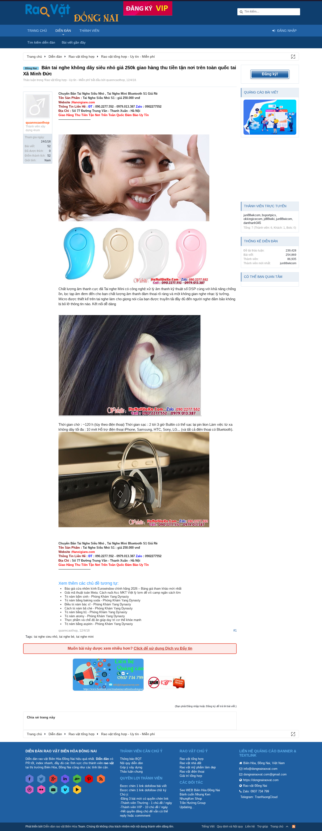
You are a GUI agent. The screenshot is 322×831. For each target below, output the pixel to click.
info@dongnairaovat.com (260, 768)
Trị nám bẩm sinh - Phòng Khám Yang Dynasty (97, 596)
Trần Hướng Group (193, 803)
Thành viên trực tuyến (265, 206)
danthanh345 (252, 223)
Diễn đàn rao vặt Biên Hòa (60, 826)
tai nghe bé (66, 636)
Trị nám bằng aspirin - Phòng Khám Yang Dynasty (99, 624)
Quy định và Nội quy (230, 826)
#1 (235, 630)
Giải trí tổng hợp (191, 776)
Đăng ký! (270, 74)
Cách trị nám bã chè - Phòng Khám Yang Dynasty (99, 608)
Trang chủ (37, 30)
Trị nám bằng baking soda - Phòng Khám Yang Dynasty (102, 600)
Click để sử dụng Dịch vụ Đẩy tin (163, 648)
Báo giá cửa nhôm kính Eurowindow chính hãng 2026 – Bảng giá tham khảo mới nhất (123, 588)
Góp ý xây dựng (131, 767)
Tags (28, 636)
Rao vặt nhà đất (190, 763)
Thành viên (89, 30)
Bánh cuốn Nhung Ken (195, 794)
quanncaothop (115, 80)
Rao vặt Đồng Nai (255, 785)
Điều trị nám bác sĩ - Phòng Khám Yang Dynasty (98, 604)
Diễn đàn (63, 30)
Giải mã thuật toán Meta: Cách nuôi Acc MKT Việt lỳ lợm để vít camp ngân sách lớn (123, 592)
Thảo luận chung (131, 771)
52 (49, 146)
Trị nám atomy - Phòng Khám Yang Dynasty (95, 616)
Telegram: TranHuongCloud (258, 797)
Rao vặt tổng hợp (191, 759)
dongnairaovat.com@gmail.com (265, 774)
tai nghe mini (85, 636)
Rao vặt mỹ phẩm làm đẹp (198, 767)
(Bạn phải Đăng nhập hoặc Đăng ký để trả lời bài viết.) (206, 706)
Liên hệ (250, 826)
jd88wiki (269, 219)
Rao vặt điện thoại (192, 771)
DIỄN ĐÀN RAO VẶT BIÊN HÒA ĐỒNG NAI (61, 751)
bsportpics (269, 215)
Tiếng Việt (208, 826)
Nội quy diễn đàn (131, 763)
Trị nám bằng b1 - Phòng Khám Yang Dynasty (96, 612)
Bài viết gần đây (74, 42)
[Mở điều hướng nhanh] (292, 56)
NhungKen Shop (191, 798)
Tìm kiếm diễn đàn (41, 42)
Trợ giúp (262, 826)
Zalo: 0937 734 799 (256, 791)
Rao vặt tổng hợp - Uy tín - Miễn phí (67, 80)
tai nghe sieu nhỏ (45, 636)
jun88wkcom (252, 215)
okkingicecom (253, 219)
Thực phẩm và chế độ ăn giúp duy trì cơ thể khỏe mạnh (103, 620)
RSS (293, 826)
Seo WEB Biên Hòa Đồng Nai (200, 790)
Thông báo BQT (131, 759)
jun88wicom (284, 219)
